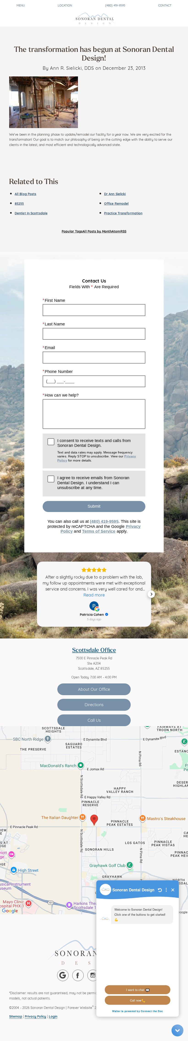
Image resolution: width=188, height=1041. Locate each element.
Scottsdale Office (94, 650)
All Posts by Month (97, 231)
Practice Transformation (123, 212)
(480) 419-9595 (115, 5)
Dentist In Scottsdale (31, 212)
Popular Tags (72, 231)
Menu (21, 5)
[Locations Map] (94, 819)
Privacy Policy (35, 1016)
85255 (19, 203)
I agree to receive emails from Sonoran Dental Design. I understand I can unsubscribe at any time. (93, 483)
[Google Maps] (63, 975)
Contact (164, 5)
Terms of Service (99, 531)
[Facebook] (78, 975)
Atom (116, 231)
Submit (94, 506)
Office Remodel (116, 203)
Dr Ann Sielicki (115, 193)
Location (65, 5)
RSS (123, 231)
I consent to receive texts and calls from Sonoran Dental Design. (96, 450)
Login (53, 1016)
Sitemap (15, 1016)
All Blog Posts (25, 193)
